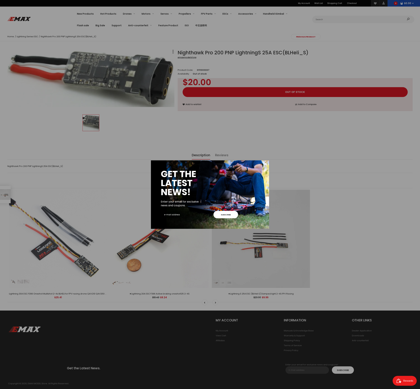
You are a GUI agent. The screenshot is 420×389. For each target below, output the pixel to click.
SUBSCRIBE (226, 214)
